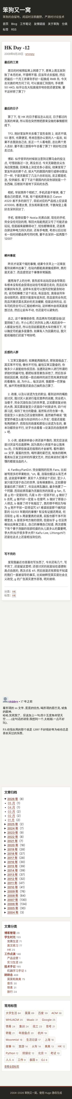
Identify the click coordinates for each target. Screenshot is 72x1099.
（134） (17, 904)
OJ (44, 1060)
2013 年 (12, 874)
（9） (16, 832)
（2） (16, 824)
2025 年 (12, 824)
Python (12, 1053)
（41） (16, 887)
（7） (16, 828)
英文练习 (12, 945)
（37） (17, 874)
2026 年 (12, 799)
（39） (17, 866)
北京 (42, 1053)
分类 (64, 24)
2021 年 (12, 841)
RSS (13, 29)
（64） (17, 895)
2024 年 (12, 828)
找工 (37, 1026)
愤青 (10, 987)
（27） (17, 853)
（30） (17, 862)
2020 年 (12, 845)
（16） (17, 845)
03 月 (11, 811)
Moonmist (14, 1039)
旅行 (10, 991)
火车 (36, 1046)
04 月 (11, 807)
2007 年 (12, 900)
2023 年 (12, 832)
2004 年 (12, 912)
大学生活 (13, 1013)
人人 (10, 1060)
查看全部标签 (11, 1066)
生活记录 (33, 1039)
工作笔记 (25, 24)
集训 (24, 1026)
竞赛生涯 (12, 941)
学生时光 (10, 937)
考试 (55, 1053)
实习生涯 (12, 962)
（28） (17, 849)
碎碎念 (8, 975)
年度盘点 (26, 1033)
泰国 (33, 1060)
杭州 (42, 1033)
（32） (17, 878)
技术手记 (10, 966)
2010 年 (12, 887)
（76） (17, 891)
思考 (50, 1026)
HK (14, 591)
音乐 (10, 983)
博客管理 (10, 933)
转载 (10, 1033)
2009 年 (12, 891)
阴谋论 (28, 1053)
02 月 (11, 815)
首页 (5, 24)
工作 (22, 1060)
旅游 (23, 1046)
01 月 (11, 820)
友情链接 (39, 24)
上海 (49, 1039)
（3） (16, 912)
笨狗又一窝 (17, 10)
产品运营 (12, 958)
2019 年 (12, 849)
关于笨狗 (53, 24)
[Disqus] (36, 648)
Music (32, 1019)
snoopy (29, 54)
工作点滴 (10, 954)
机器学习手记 (15, 970)
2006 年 (12, 904)
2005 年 (12, 908)
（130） (17, 900)
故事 (10, 1046)
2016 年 (12, 862)
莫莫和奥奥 (14, 979)
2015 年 (12, 866)
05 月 (11, 803)
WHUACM (14, 1019)
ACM (56, 1013)
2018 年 (12, 853)
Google (48, 1019)
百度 (43, 1013)
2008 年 (12, 895)
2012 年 (12, 878)
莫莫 (29, 1013)
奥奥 (49, 1046)
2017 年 (12, 857)
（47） (16, 883)
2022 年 (12, 836)
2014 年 (12, 870)
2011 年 (12, 883)
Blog (14, 24)
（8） (16, 799)
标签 (5, 29)
